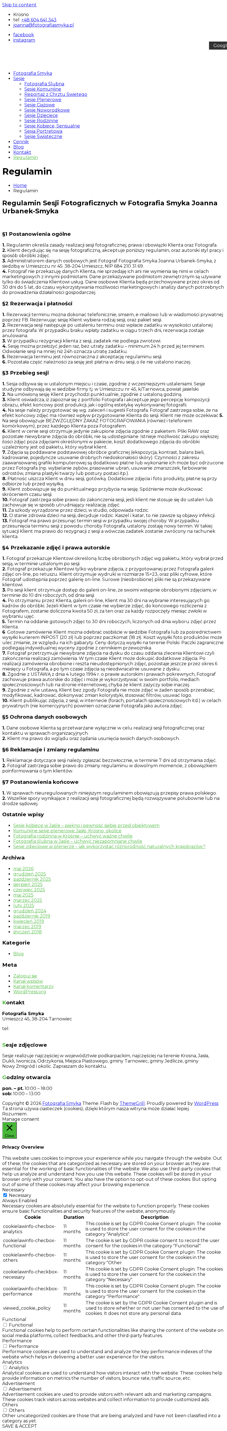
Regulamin (25, 157)
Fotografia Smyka (32, 73)
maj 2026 (23, 868)
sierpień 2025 (28, 884)
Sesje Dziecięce (41, 115)
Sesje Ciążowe (39, 104)
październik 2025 (32, 879)
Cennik (21, 141)
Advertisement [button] (18, 1383)
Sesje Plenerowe (42, 99)
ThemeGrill (132, 1103)
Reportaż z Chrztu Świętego (55, 94)
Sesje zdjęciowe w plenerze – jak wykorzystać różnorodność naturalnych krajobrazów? (109, 846)
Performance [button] (17, 1340)
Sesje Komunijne (42, 89)
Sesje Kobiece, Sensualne (52, 126)
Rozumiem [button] (14, 1114)
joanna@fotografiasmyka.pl (32, 1033)
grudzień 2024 (29, 910)
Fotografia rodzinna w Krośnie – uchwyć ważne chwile (73, 836)
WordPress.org (29, 991)
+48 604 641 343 (38, 19)
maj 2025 (23, 895)
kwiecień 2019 (28, 921)
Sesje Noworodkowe (47, 110)
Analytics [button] (12, 1362)
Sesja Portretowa (43, 131)
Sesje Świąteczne (43, 136)
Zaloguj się (25, 976)
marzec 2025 (27, 900)
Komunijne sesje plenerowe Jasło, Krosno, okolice (67, 830)
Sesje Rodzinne (41, 120)
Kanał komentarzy (33, 986)
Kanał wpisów (28, 981)
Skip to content (19, 4)
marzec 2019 (27, 926)
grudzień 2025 (29, 874)
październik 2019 (31, 916)
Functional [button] (14, 1319)
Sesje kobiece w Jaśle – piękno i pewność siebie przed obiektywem (86, 825)
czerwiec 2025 (29, 889)
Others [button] (10, 1404)
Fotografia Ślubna (44, 83)
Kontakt (22, 152)
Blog (18, 147)
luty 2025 (23, 905)
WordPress (206, 1103)
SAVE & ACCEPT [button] (19, 1426)
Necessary (20, 1195)
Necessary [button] (13, 1189)
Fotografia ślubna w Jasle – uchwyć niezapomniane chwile (77, 841)
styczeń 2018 (27, 932)
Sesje (19, 78)
